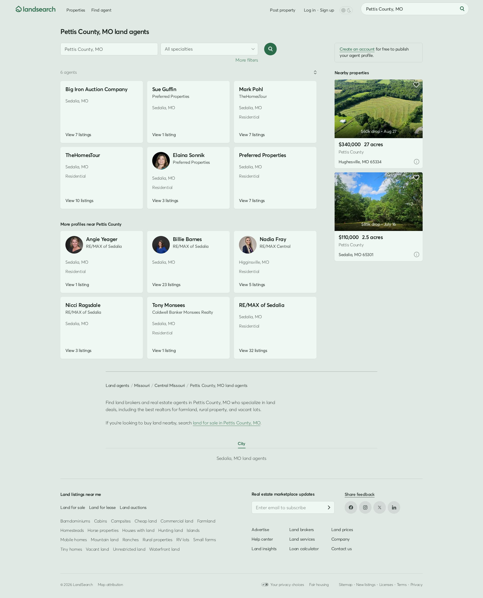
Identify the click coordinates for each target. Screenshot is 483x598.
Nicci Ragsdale (82, 305)
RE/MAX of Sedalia (261, 305)
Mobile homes (73, 539)
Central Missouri (169, 385)
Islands (193, 530)
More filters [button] (246, 60)
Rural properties (157, 539)
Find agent (101, 10)
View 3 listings (165, 200)
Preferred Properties (262, 155)
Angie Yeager (101, 239)
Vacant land (97, 549)
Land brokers (301, 529)
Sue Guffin (164, 89)
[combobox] (109, 49)
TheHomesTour (82, 155)
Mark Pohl (251, 89)
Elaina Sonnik (189, 155)
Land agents (117, 385)
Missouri (142, 385)
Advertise (260, 529)
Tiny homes (71, 549)
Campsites (121, 520)
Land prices (342, 529)
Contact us (341, 548)
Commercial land (176, 520)
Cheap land (145, 520)
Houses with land (138, 530)
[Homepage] (32, 9)
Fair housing (319, 584)
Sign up (327, 10)
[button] (346, 125)
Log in (309, 10)
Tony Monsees (168, 305)
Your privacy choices (287, 584)
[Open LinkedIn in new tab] (394, 507)
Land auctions (133, 507)
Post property (282, 10)
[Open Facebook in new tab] (351, 507)
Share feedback (360, 494)
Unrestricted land (129, 549)
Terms (402, 584)
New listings (365, 584)
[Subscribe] (329, 507)
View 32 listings (253, 350)
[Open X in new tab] (379, 507)
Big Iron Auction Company (96, 89)
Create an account (357, 49)
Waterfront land (164, 549)
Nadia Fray (273, 239)
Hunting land (170, 530)
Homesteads (72, 530)
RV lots (182, 539)
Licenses (386, 584)
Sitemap (345, 584)
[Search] (462, 9)
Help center (262, 539)
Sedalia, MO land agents (241, 458)
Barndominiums (75, 520)
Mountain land (104, 539)
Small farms (204, 539)
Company (340, 539)
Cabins (100, 520)
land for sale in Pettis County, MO (226, 422)
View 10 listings (79, 200)
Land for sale (72, 507)
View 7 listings (78, 134)
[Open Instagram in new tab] (365, 507)
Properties (75, 10)
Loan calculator (304, 548)
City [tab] (241, 443)
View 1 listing (164, 134)
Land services (302, 539)
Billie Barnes (187, 239)
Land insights (264, 548)
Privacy (417, 584)
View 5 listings (252, 284)
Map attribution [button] (110, 584)
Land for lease (102, 507)
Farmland (206, 520)
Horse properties (103, 530)
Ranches (131, 539)
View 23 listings (166, 284)
